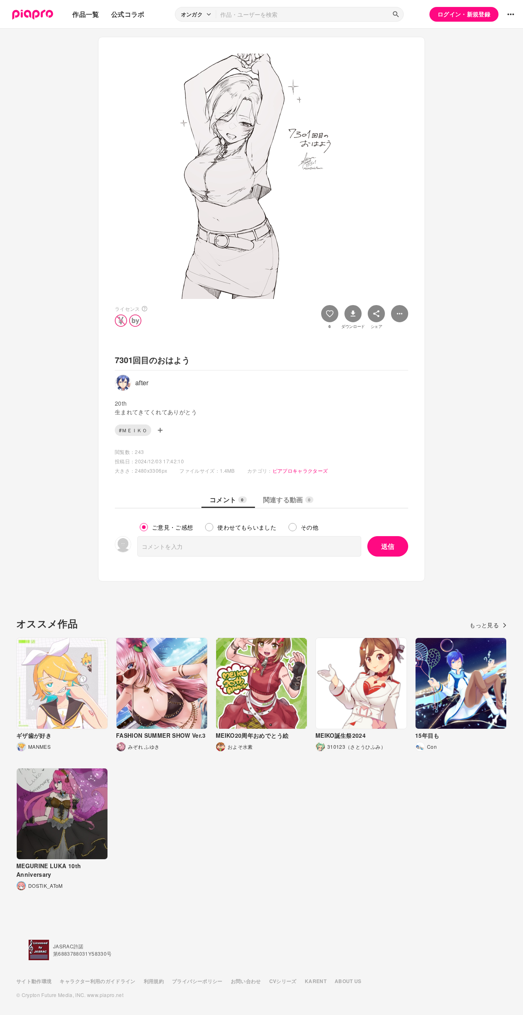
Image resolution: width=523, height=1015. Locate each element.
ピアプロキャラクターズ (300, 470)
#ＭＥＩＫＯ (133, 430)
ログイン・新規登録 (464, 14)
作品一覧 (85, 14)
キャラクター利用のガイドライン (97, 981)
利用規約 (154, 981)
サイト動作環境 (33, 981)
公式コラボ (128, 14)
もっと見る (484, 625)
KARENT (315, 981)
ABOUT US (348, 981)
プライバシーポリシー (197, 981)
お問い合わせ (246, 981)
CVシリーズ (283, 981)
